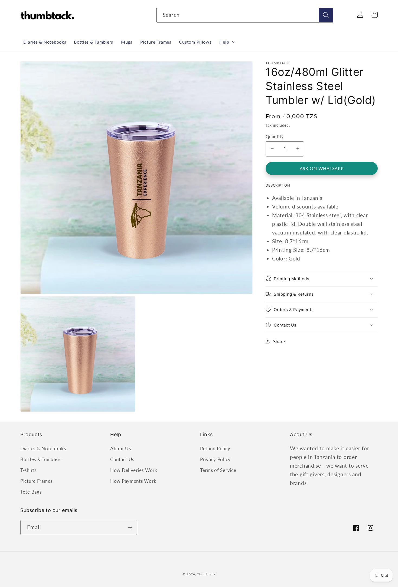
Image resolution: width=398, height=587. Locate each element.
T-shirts (28, 470)
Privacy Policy (215, 459)
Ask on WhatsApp (322, 168)
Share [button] (279, 341)
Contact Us (122, 459)
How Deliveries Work (133, 470)
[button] (227, 42)
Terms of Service (218, 470)
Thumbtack (206, 574)
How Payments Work (133, 481)
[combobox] (244, 15)
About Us (120, 448)
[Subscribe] (130, 527)
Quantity (275, 136)
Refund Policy (215, 448)
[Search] (326, 15)
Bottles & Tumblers (40, 459)
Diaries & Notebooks (43, 448)
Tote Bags (30, 492)
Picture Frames (36, 481)
